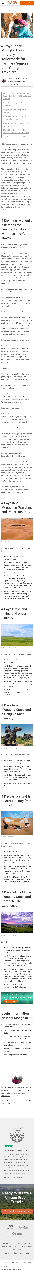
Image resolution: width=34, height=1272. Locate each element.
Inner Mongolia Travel (15, 1055)
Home (5, 11)
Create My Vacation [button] (16, 1211)
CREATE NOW (11, 1103)
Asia (19, 1270)
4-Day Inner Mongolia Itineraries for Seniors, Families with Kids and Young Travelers (17, 96)
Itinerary (22, 11)
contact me (5, 1096)
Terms (15, 1267)
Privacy (3, 1270)
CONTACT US (26, 3)
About (3, 1267)
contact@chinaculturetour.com (17, 1253)
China (15, 1270)
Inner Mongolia (13, 11)
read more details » (19, 1173)
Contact (8, 1267)
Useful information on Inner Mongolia (16, 137)
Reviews (9, 1270)
